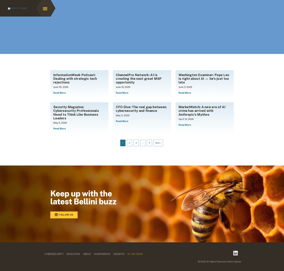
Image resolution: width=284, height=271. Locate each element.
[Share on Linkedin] (235, 253)
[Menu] (45, 8)
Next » (158, 143)
